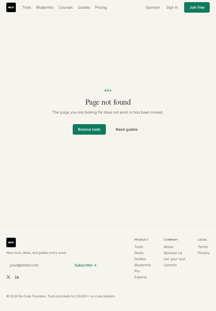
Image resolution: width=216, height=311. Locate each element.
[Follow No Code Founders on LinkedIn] (17, 277)
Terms (203, 247)
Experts (140, 277)
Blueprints (44, 7)
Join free (196, 7)
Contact (170, 265)
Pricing (101, 7)
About (169, 247)
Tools (26, 7)
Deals (139, 253)
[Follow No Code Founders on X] (8, 277)
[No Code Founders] (11, 7)
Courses (66, 7)
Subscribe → (86, 265)
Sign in (172, 7)
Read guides (127, 129)
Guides (84, 7)
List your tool (174, 259)
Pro (137, 271)
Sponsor (153, 7)
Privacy (204, 253)
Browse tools (89, 129)
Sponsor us (173, 253)
